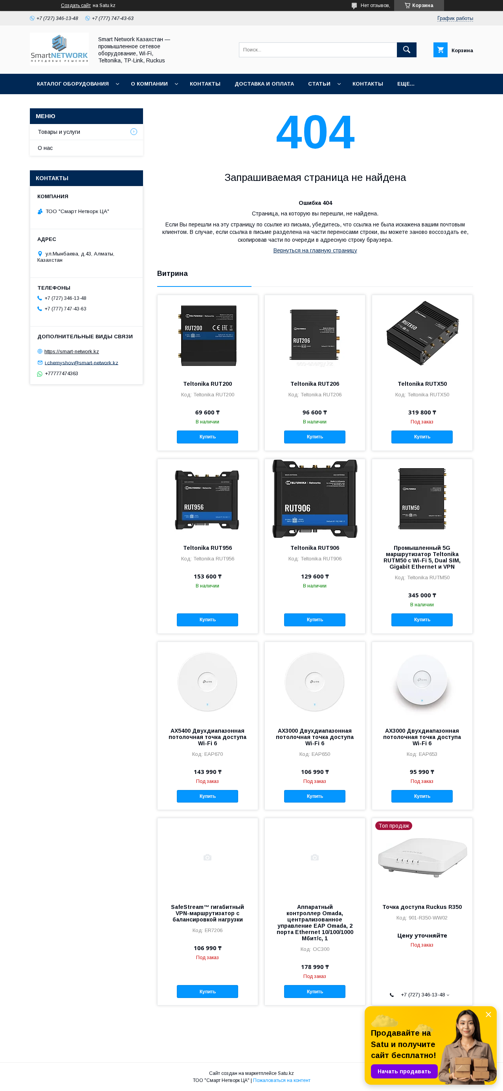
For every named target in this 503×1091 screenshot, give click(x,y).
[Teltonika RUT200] (208, 334)
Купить (208, 437)
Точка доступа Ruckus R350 (422, 907)
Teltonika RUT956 (207, 548)
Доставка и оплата (264, 84)
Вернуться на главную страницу (315, 250)
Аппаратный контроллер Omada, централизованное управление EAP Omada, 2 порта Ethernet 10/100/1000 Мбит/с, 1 (315, 922)
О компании (149, 84)
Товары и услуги (59, 132)
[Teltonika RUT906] (315, 498)
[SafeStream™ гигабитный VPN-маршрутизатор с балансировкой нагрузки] (208, 857)
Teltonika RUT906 (314, 548)
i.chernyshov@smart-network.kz (81, 362)
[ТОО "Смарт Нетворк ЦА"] (59, 63)
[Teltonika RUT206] (315, 334)
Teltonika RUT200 (207, 384)
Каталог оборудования (73, 84)
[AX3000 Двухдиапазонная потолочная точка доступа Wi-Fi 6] (315, 681)
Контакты (205, 84)
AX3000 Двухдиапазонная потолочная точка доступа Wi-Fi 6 (315, 737)
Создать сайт (76, 5)
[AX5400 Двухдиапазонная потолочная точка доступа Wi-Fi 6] (208, 681)
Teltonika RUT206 (314, 384)
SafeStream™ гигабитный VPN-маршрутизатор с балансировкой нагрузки (207, 913)
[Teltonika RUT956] (208, 498)
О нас (45, 148)
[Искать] (407, 49)
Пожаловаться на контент (281, 1080)
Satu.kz (286, 1073)
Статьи (319, 84)
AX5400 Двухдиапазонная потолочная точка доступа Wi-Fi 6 (207, 737)
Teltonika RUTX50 (422, 384)
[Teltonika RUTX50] (422, 334)
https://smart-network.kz (71, 351)
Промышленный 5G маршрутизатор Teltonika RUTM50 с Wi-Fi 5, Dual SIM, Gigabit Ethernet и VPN (422, 557)
